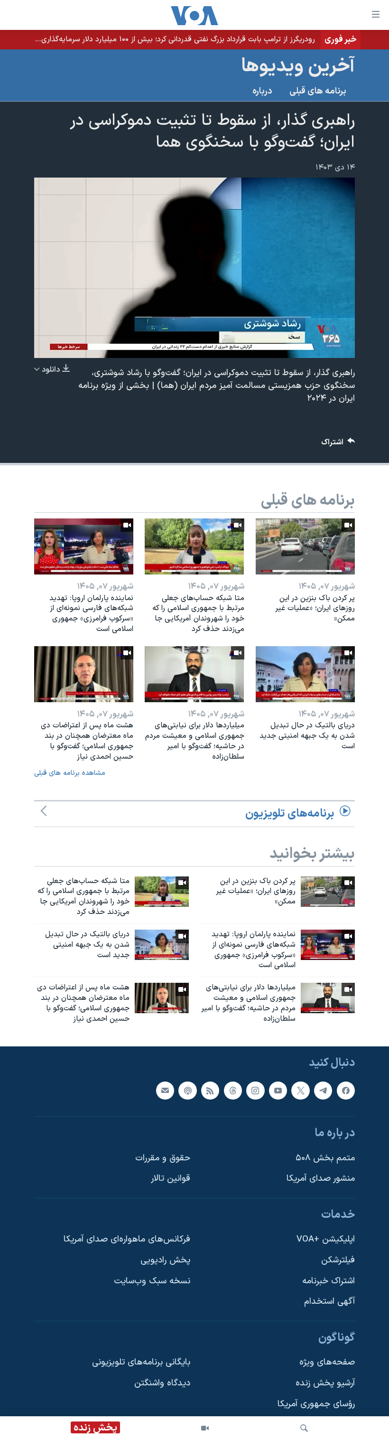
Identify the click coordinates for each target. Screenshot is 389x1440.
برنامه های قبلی (317, 91)
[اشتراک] (165, 1090)
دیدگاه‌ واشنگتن (162, 1383)
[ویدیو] (205, 1428)
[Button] (338, 444)
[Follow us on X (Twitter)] (300, 1090)
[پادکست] (187, 1090)
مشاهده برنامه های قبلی (69, 773)
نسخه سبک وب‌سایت (152, 1280)
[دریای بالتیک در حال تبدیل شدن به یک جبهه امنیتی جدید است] (305, 674)
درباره (262, 91)
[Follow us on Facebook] (346, 1090)
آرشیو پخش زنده (325, 1383)
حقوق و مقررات (162, 1157)
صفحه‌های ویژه (327, 1362)
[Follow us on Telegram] (323, 1090)
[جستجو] (304, 1428)
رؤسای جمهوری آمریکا (316, 1403)
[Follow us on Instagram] (255, 1090)
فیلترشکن (338, 1260)
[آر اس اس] (210, 1090)
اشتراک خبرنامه (328, 1280)
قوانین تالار (170, 1178)
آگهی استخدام (329, 1301)
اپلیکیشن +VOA (325, 1239)
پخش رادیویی (165, 1260)
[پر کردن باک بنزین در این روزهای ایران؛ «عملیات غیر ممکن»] (305, 546)
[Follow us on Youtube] (278, 1090)
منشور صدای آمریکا (321, 1178)
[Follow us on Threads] (233, 1090)
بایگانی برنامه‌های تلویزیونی (141, 1362)
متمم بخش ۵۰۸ (325, 1157)
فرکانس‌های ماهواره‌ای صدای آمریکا (127, 1239)
